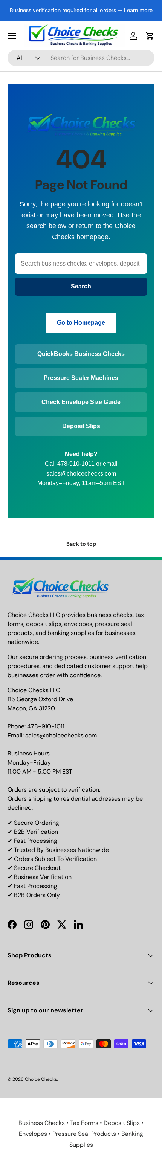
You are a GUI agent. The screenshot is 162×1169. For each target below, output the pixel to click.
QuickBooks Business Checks (81, 354)
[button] (150, 35)
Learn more (138, 10)
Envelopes (33, 1134)
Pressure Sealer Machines (81, 378)
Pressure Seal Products (84, 1134)
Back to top (81, 543)
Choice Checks (41, 1079)
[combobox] (81, 58)
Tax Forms (84, 1123)
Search (81, 286)
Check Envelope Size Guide (81, 402)
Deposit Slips (81, 426)
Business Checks (41, 1123)
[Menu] (12, 35)
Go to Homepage (81, 322)
